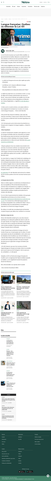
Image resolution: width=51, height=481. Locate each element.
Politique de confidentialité (6, 463)
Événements (4, 439)
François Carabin (9, 50)
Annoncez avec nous (5, 453)
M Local (13, 6)
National (10, 18)
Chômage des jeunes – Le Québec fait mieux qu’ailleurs (7, 314)
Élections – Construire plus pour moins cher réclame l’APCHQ (23, 288)
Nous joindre (4, 451)
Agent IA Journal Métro (10, 297)
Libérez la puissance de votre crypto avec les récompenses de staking (8, 417)
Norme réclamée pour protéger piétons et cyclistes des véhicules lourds (8, 288)
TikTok (19, 458)
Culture (18, 6)
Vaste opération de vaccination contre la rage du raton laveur (23, 314)
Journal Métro (10, 402)
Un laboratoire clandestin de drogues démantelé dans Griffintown (10, 374)
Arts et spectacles (9, 361)
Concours (3, 441)
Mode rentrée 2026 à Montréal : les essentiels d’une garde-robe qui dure (8, 400)
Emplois (3, 437)
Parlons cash (36, 6)
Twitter (19, 453)
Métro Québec (37, 441)
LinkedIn (19, 463)
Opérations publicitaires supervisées (8, 458)
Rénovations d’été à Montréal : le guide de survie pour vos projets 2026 (8, 408)
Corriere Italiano (37, 444)
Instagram (20, 456)
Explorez (43, 6)
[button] (1, 2)
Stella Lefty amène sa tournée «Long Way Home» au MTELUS (10, 364)
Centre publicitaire (5, 456)
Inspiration (24, 6)
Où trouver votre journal (39, 439)
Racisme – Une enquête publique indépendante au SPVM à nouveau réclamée (10, 353)
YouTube (19, 460)
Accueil (2, 18)
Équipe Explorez (10, 419)
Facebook (20, 451)
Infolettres (20, 437)
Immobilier (30, 6)
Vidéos (3, 444)
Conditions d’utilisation (6, 460)
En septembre (4, 172)
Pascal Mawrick (8, 346)
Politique (7, 349)
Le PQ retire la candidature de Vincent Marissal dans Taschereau (9, 342)
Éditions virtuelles (38, 437)
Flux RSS (20, 439)
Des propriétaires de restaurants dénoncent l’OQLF (15, 90)
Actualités (8, 6)
